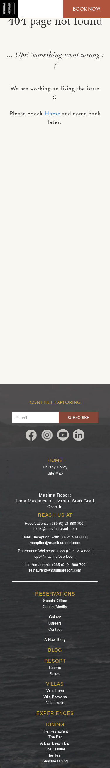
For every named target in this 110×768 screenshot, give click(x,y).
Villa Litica (55, 690)
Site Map (55, 473)
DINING (55, 724)
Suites (55, 673)
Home (52, 113)
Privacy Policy (55, 467)
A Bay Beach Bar (55, 743)
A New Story (55, 639)
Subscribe (78, 417)
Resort (55, 660)
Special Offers (55, 600)
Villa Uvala (55, 702)
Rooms (55, 667)
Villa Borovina (55, 696)
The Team (55, 755)
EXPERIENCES (55, 713)
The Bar (55, 737)
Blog (55, 649)
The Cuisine (55, 749)
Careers (55, 623)
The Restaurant (55, 731)
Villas (55, 683)
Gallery (55, 617)
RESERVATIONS (55, 593)
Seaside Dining (55, 761)
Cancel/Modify (55, 606)
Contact (55, 629)
